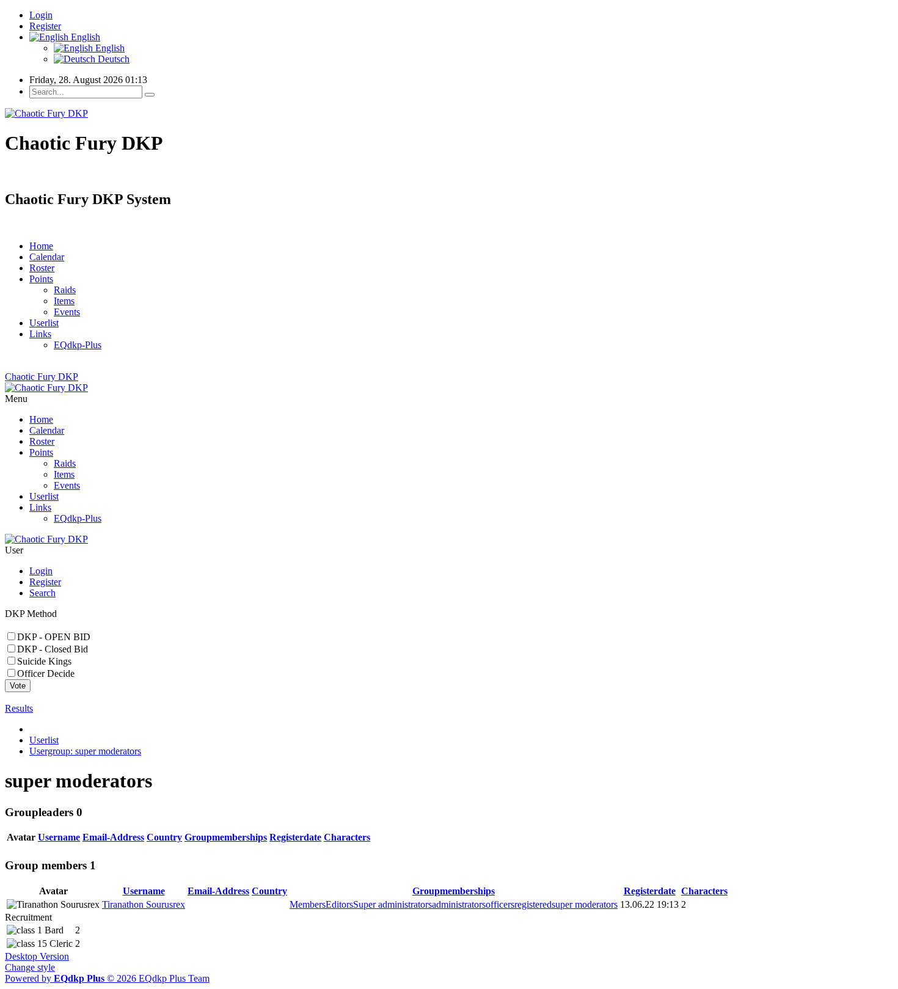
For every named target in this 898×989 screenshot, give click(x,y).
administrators (459, 904)
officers (500, 904)
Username (59, 837)
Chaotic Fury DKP (41, 376)
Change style (30, 967)
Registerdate (295, 837)
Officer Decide (46, 673)
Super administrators (392, 904)
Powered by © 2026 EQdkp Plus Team (107, 978)
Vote (18, 685)
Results (19, 708)
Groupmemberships (225, 837)
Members (308, 904)
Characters (347, 837)
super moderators (585, 904)
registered (533, 904)
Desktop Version (37, 956)
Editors (339, 904)
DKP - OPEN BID (53, 637)
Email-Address (113, 837)
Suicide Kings (44, 661)
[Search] (150, 95)
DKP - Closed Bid (52, 649)
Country (164, 837)
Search (42, 593)
